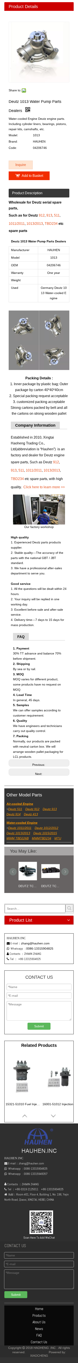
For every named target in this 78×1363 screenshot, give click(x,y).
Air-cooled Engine (19, 804)
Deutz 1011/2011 (19, 828)
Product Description (27, 193)
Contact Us (39, 1341)
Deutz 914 (13, 814)
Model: (13, 135)
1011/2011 (17, 223)
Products (39, 1315)
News (39, 1328)
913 (49, 215)
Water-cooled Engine (21, 822)
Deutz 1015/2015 (45, 833)
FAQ (39, 1335)
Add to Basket (32, 176)
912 (42, 215)
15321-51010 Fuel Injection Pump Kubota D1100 (23, 1104)
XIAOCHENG (39, 1355)
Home (39, 1308)
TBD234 (51, 223)
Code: (13, 148)
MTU (57, 838)
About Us (39, 1321)
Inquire (20, 165)
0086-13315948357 (35, 1174)
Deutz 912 (32, 809)
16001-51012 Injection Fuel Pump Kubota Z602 (59, 1104)
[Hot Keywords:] (69, 908)
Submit (39, 1026)
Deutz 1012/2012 (46, 828)
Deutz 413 (31, 814)
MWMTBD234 (41, 838)
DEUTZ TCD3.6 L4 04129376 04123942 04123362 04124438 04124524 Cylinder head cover (50, 886)
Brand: (13, 141)
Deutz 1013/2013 (18, 833)
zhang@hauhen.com (35, 943)
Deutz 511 (15, 809)
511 (57, 215)
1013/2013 (34, 223)
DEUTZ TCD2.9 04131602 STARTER (27, 886)
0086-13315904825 (39, 948)
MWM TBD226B (17, 838)
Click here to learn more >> (44, 487)
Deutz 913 (50, 809)
